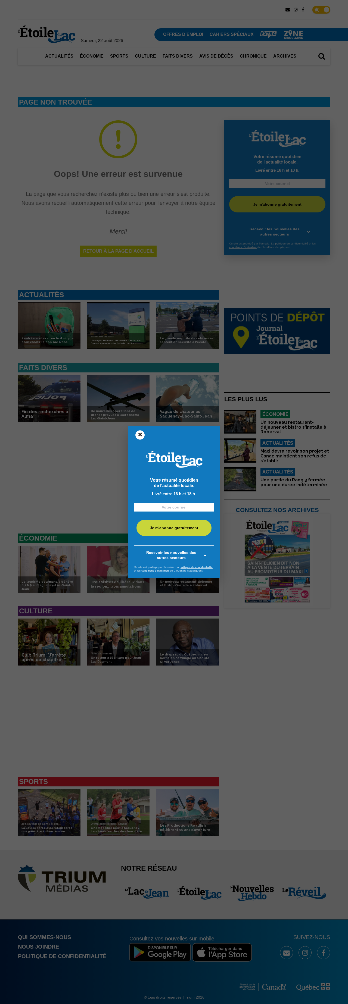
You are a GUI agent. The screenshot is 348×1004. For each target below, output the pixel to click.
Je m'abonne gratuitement (174, 528)
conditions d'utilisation (155, 570)
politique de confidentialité (196, 567)
